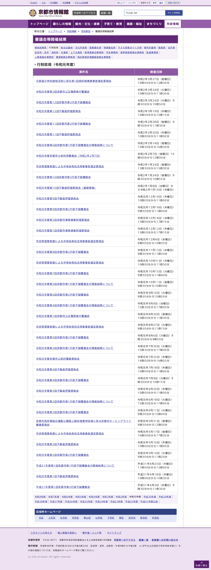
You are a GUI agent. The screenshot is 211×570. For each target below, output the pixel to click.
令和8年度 (40, 497)
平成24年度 (101, 501)
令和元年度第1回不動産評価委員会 (57, 476)
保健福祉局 (110, 48)
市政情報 (71, 31)
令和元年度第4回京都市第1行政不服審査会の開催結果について (74, 305)
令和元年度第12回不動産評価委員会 (58, 111)
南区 (121, 518)
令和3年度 (107, 497)
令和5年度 (80, 497)
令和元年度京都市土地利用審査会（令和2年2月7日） (68, 156)
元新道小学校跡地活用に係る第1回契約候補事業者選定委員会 (74, 81)
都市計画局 (150, 48)
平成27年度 (56, 501)
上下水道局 (76, 52)
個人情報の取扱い (67, 533)
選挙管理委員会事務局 (132, 52)
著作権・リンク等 (92, 533)
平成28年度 (41, 501)
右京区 (132, 518)
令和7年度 (53, 497)
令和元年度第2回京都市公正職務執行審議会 (63, 91)
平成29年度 (165, 497)
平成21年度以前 (149, 501)
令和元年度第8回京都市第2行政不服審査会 (62, 252)
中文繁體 (66, 3)
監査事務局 (152, 52)
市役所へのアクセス (84, 13)
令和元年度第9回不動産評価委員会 (57, 198)
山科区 (99, 518)
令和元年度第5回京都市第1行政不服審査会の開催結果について (74, 284)
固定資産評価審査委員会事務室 (94, 57)
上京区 (51, 518)
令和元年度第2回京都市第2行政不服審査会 (62, 455)
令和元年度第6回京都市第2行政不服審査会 (62, 294)
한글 (44, 3)
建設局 (161, 48)
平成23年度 (116, 501)
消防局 (55, 52)
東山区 (87, 518)
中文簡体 (54, 3)
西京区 (143, 518)
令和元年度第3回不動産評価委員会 (57, 391)
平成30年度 (149, 497)
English (34, 3)
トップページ (55, 31)
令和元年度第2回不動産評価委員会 (57, 444)
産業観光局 (95, 48)
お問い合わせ (173, 3)
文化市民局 (81, 48)
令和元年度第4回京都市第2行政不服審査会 (62, 380)
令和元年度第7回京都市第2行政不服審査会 (62, 273)
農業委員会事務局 (65, 57)
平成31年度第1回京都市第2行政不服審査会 (63, 487)
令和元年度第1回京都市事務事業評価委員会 (63, 230)
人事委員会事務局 (44, 57)
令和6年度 (67, 497)
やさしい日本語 (81, 3)
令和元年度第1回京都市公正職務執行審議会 (63, 316)
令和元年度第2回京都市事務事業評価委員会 (63, 220)
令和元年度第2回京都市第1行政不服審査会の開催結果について (74, 401)
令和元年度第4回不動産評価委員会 (57, 369)
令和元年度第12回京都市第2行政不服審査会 (63, 102)
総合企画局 (67, 48)
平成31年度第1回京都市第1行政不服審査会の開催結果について (75, 465)
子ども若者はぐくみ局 (130, 48)
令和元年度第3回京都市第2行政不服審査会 (62, 412)
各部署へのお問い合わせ (165, 540)
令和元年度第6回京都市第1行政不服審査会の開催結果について (74, 145)
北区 (41, 518)
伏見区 (155, 518)
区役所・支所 (42, 52)
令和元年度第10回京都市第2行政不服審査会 (63, 177)
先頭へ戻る (202, 565)
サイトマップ (114, 533)
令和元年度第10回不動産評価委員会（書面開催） (66, 188)
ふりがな (132, 3)
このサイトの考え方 (41, 533)
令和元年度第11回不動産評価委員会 (58, 134)
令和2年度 (121, 497)
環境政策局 (41, 48)
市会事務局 (112, 52)
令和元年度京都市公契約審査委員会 (58, 359)
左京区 (63, 518)
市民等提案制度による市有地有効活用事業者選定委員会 (70, 166)
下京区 (110, 518)
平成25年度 (86, 501)
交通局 (64, 52)
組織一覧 (106, 13)
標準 (155, 3)
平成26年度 (71, 501)
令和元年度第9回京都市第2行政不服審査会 (62, 209)
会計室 (171, 48)
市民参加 (85, 31)
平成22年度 (131, 501)
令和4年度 (94, 497)
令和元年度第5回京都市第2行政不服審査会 (62, 337)
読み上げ (121, 3)
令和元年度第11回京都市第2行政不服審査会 (63, 123)
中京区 (75, 518)
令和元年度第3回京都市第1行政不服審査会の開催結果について (74, 348)
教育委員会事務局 (94, 52)
